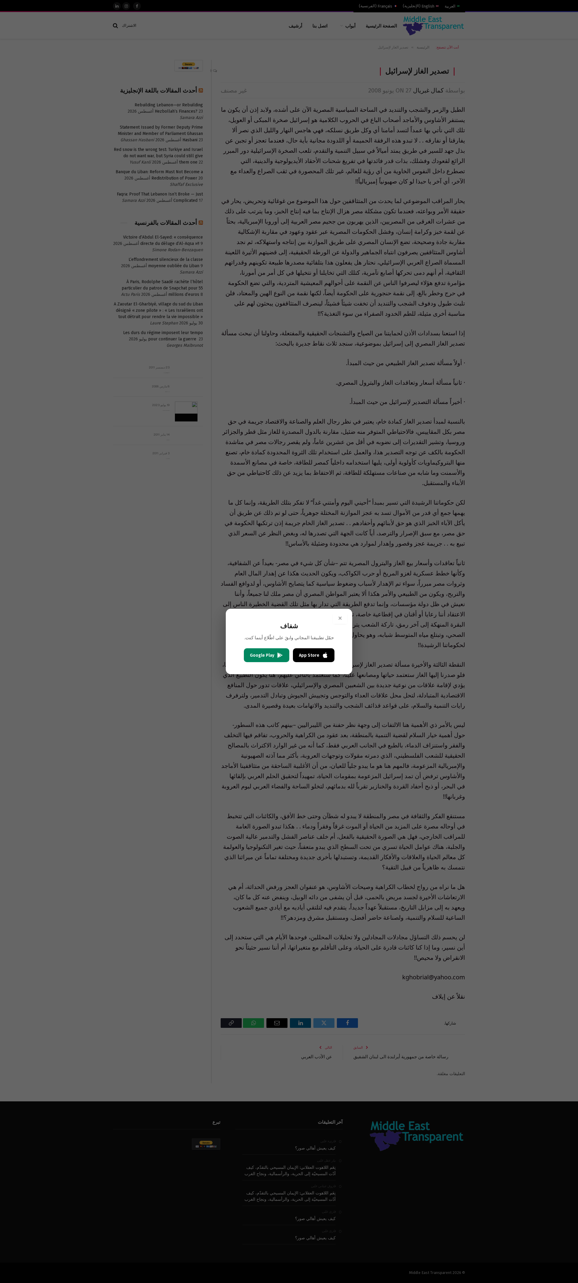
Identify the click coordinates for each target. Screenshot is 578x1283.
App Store (309, 655)
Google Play (262, 655)
